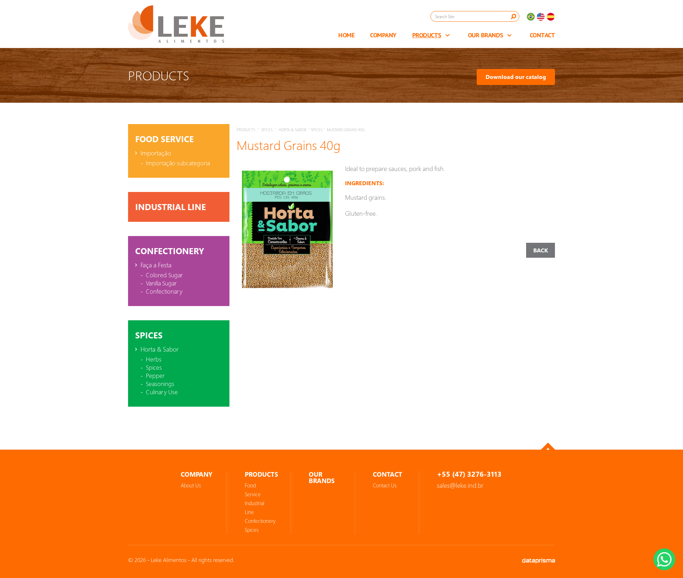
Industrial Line (170, 207)
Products (426, 35)
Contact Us (385, 485)
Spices (149, 335)
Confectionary (164, 291)
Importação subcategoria (178, 163)
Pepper (155, 375)
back (540, 250)
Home (346, 35)
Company (383, 35)
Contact (542, 35)
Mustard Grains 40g (346, 129)
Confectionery (169, 251)
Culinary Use (162, 392)
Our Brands (485, 35)
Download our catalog (516, 77)
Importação (156, 153)
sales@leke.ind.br (460, 485)
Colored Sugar (164, 275)
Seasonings (160, 384)
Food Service (164, 139)
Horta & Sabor (160, 349)
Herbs (154, 359)
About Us (191, 485)
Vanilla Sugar (161, 283)
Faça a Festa (156, 265)
